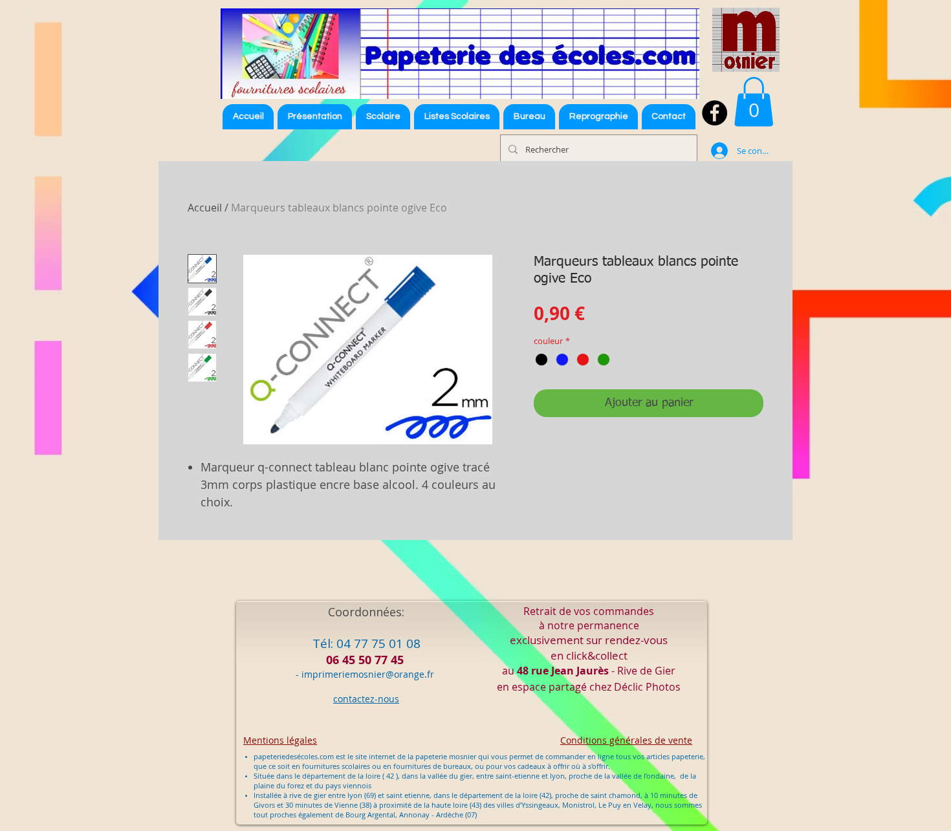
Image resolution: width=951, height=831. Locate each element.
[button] (456, 116)
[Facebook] (714, 112)
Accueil (205, 207)
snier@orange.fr (399, 674)
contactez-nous (366, 699)
